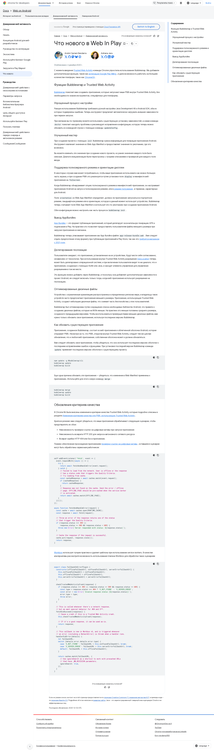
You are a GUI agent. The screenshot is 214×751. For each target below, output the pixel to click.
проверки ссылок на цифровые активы (119, 444)
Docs (6, 10)
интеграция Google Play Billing (102, 74)
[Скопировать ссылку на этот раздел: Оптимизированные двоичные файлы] (99, 289)
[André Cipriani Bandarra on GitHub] (69, 57)
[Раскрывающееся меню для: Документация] (54, 2)
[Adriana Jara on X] (102, 57)
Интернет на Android (12, 16)
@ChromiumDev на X (163, 723)
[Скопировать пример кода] (158, 357)
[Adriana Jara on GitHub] (105, 57)
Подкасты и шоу (102, 735)
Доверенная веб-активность (65, 16)
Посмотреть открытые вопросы (48, 727)
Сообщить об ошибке (45, 723)
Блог (79, 3)
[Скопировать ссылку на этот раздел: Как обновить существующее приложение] (105, 325)
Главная (57, 36)
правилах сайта (99, 700)
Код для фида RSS (162, 735)
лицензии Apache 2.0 (59, 700)
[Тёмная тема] (154, 357)
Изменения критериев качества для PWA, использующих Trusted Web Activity (99, 416)
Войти (208, 3)
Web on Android (22, 10)
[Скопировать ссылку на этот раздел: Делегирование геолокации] (89, 250)
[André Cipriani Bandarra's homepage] (80, 57)
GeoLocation (143, 259)
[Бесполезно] (158, 36)
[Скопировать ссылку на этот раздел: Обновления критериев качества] (102, 405)
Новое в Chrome (92, 3)
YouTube (158, 727)
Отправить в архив (102, 731)
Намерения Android (90, 16)
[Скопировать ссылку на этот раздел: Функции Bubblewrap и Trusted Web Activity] (117, 85)
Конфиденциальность (66, 746)
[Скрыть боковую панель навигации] (29, 746)
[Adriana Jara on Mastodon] (112, 57)
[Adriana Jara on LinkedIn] (109, 57)
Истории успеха (66, 3)
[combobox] (164, 3)
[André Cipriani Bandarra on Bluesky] (76, 57)
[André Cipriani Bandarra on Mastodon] (73, 57)
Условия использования (45, 746)
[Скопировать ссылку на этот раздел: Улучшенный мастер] (79, 135)
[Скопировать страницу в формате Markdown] (132, 44)
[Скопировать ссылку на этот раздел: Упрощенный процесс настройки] (94, 103)
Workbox (58, 552)
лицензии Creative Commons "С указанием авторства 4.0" (126, 697)
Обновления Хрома (103, 723)
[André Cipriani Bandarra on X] (66, 57)
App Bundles (60, 223)
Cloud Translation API (112, 27)
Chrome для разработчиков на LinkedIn (171, 731)
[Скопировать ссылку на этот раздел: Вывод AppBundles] (78, 217)
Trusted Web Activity (83, 70)
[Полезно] (154, 36)
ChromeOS (90, 77)
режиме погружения (123, 189)
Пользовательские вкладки (37, 16)
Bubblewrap (59, 92)
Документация (44, 3)
